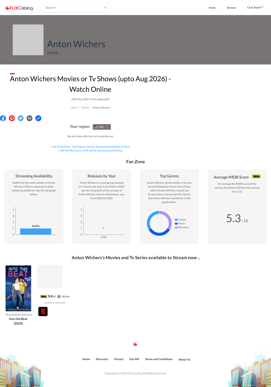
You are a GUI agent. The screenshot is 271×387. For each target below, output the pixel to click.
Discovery (102, 359)
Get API (134, 359)
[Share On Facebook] (3, 118)
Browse (231, 7)
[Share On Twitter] (21, 118)
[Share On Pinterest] (12, 118)
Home (212, 7)
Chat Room (254, 7)
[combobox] (102, 127)
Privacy (119, 359)
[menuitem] (212, 7)
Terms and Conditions (159, 359)
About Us (184, 359)
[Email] (29, 118)
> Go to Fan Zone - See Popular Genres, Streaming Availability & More (90, 146)
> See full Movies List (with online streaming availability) (90, 150)
